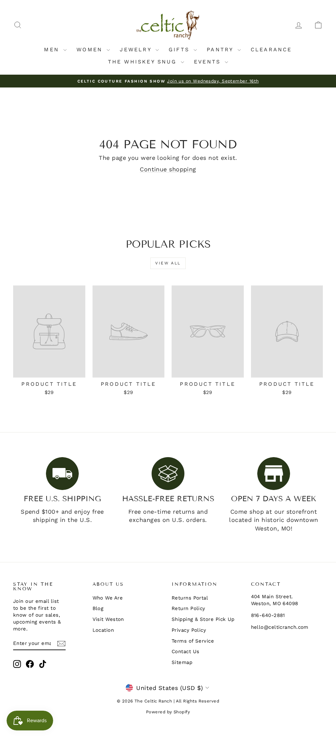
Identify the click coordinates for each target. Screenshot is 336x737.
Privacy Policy (189, 630)
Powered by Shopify (168, 711)
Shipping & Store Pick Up (203, 619)
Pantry (221, 49)
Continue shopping (168, 169)
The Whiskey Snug (143, 62)
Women (90, 49)
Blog (98, 608)
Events (208, 62)
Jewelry (137, 49)
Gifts (180, 49)
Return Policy (188, 608)
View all (167, 263)
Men (53, 49)
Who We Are (108, 598)
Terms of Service (193, 641)
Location (103, 630)
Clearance (271, 49)
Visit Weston (108, 619)
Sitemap (182, 662)
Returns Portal (190, 598)
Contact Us (186, 651)
